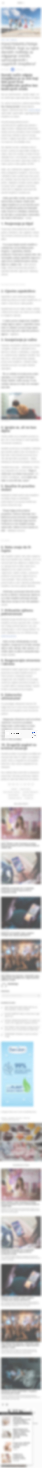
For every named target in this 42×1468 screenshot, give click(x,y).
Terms (34, 737)
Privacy (31, 737)
